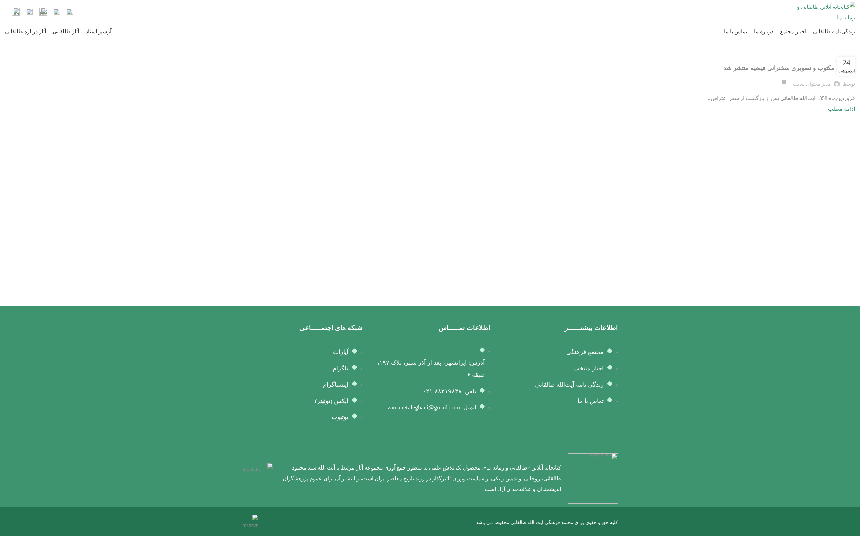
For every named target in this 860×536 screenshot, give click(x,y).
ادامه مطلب (841, 109)
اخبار (848, 55)
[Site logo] (824, 12)
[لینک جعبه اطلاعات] (70, 12)
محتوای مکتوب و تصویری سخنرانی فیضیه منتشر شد (789, 67)
